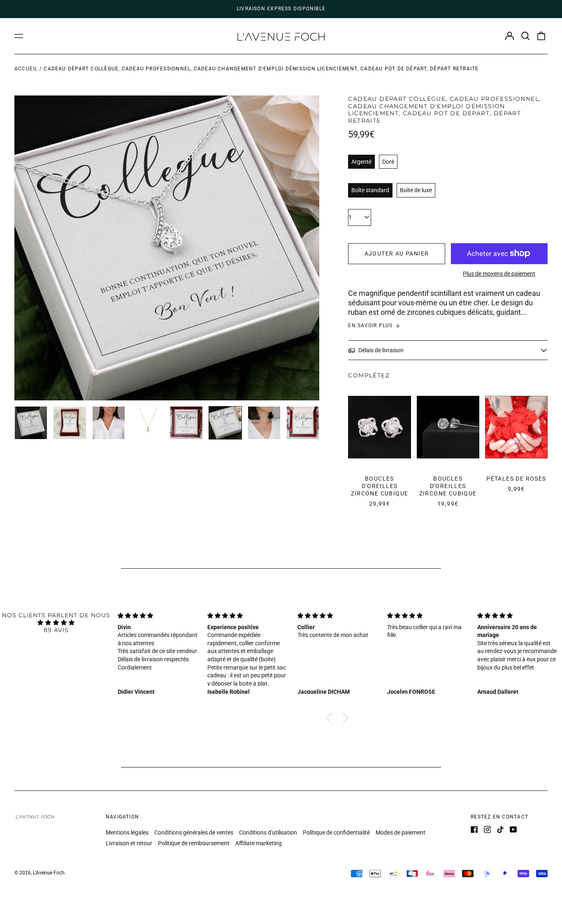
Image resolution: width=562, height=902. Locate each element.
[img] (56, 622)
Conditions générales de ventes (193, 832)
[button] (525, 36)
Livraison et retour (129, 843)
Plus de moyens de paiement (499, 273)
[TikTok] (500, 829)
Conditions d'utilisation (268, 832)
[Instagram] (487, 829)
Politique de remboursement (194, 843)
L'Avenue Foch (49, 873)
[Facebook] (474, 829)
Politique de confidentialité (336, 832)
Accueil (26, 69)
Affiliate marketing (258, 843)
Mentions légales (127, 832)
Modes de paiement (400, 832)
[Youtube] (513, 829)
